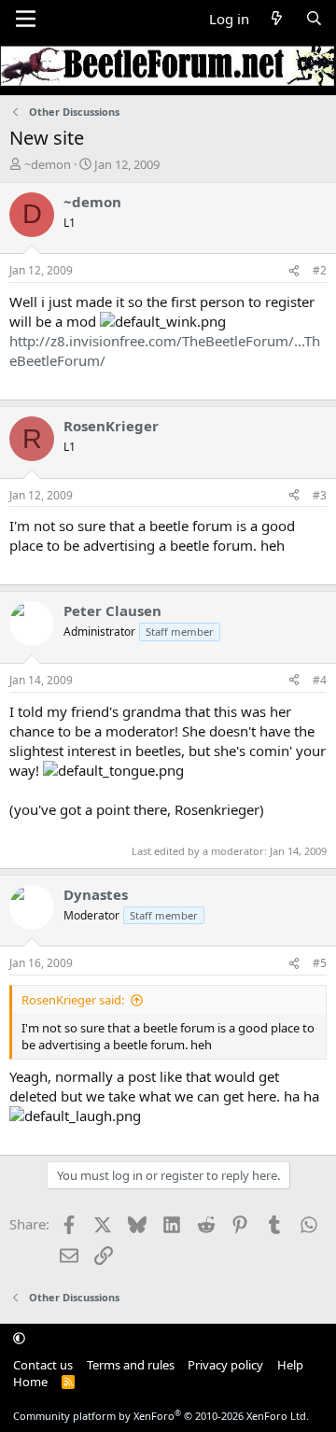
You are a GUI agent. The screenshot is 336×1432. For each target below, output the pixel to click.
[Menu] (26, 18)
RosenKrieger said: (72, 999)
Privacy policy (225, 1364)
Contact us (43, 1364)
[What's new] (277, 19)
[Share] (294, 271)
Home (30, 1381)
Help (290, 1364)
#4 (320, 680)
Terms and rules (131, 1364)
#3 (320, 495)
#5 (320, 963)
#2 (320, 270)
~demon (47, 164)
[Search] (314, 19)
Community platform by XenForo (161, 1416)
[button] (19, 1337)
